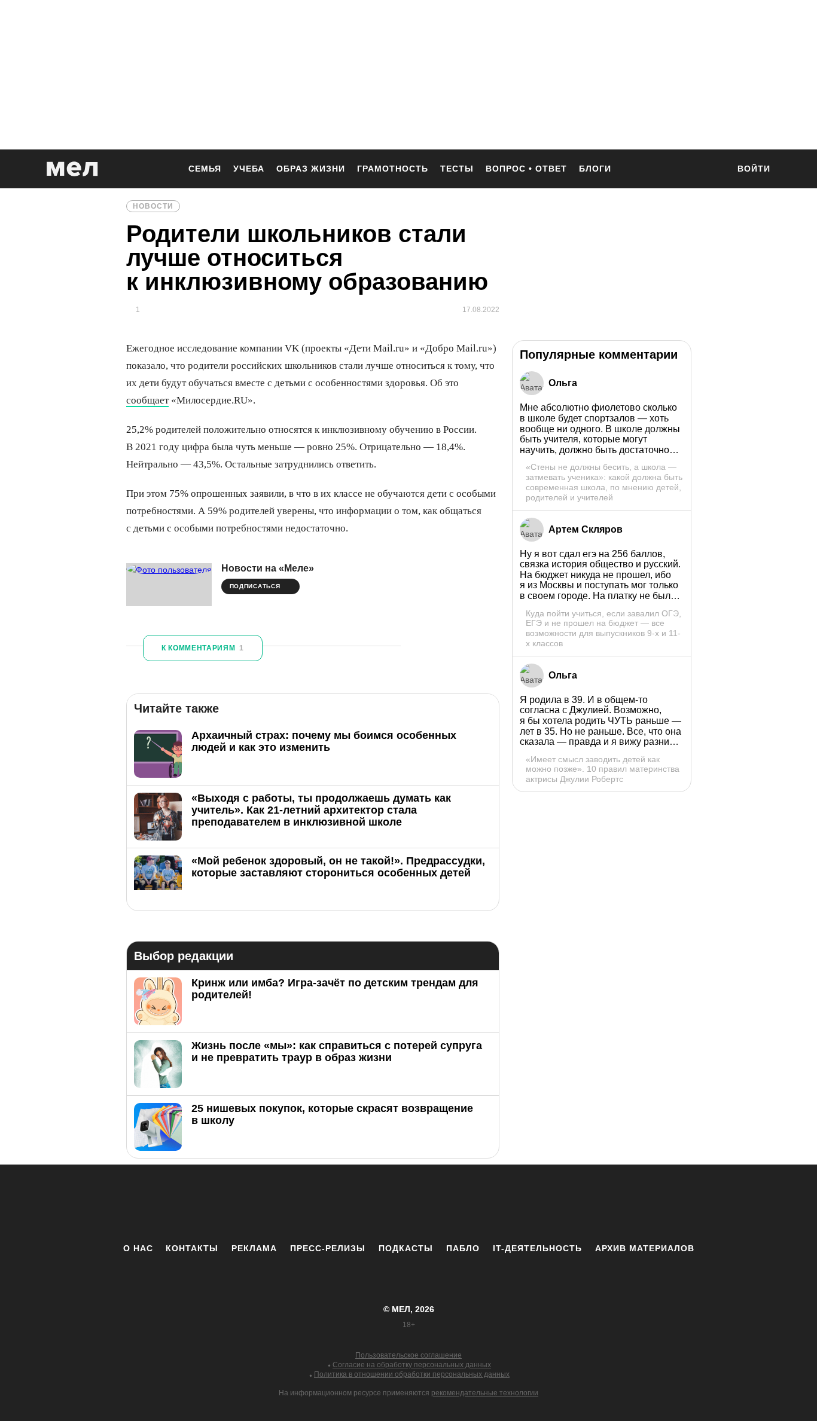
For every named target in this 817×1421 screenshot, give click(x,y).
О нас (138, 1248)
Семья (204, 168)
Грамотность (392, 168)
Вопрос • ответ (526, 168)
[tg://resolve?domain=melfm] (310, 1203)
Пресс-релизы (327, 1248)
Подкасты (406, 1248)
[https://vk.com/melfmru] (376, 1203)
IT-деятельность (537, 1248)
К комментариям (202, 648)
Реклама (254, 1248)
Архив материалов (644, 1248)
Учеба (248, 168)
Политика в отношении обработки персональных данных (412, 1374)
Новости (153, 206)
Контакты (192, 1248)
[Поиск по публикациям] (713, 170)
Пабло (463, 1248)
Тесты (457, 168)
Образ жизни (310, 168)
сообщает (147, 400)
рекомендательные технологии (484, 1393)
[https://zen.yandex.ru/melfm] (343, 1203)
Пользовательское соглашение (408, 1355)
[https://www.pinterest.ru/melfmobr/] (441, 1203)
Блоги (595, 168)
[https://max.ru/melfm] (507, 1203)
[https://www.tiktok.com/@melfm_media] (408, 1203)
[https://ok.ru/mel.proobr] (474, 1203)
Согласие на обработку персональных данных (412, 1365)
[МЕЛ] (72, 168)
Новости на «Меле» (267, 568)
